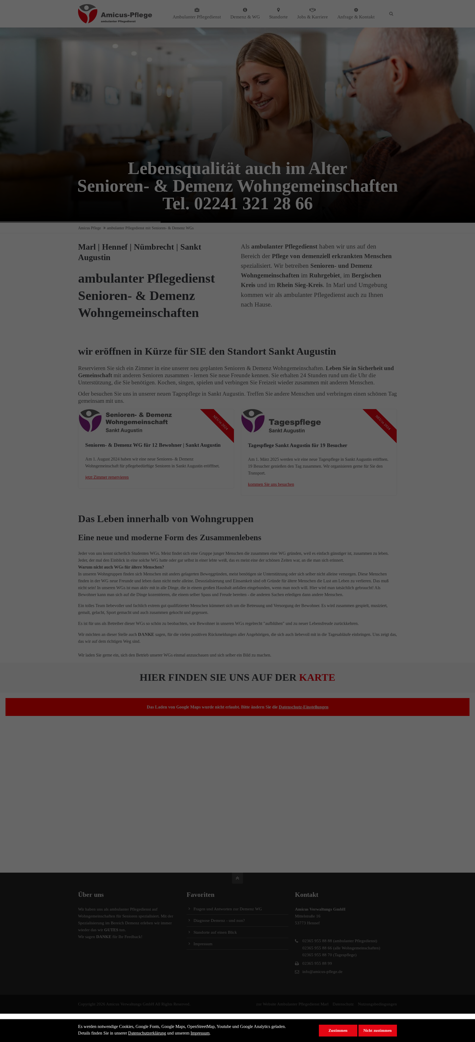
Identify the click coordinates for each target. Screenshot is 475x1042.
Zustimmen (337, 1030)
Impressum (199, 1033)
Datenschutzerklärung (147, 1033)
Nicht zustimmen (377, 1030)
